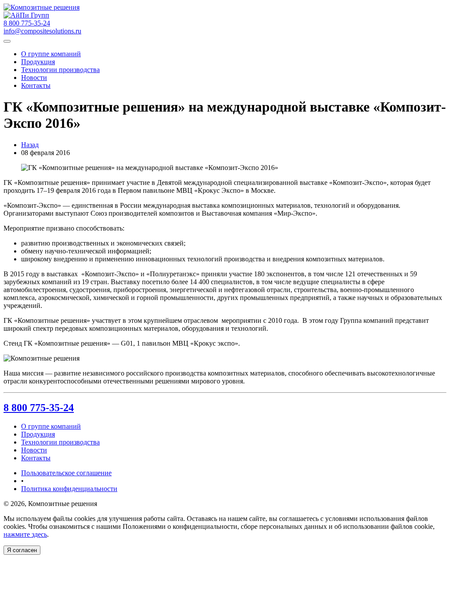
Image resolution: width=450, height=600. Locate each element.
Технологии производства (60, 69)
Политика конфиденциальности (69, 488)
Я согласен (22, 550)
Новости (34, 77)
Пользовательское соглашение (66, 473)
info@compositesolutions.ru (42, 31)
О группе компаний (51, 54)
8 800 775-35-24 (39, 407)
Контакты (36, 85)
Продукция (38, 61)
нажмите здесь (25, 534)
